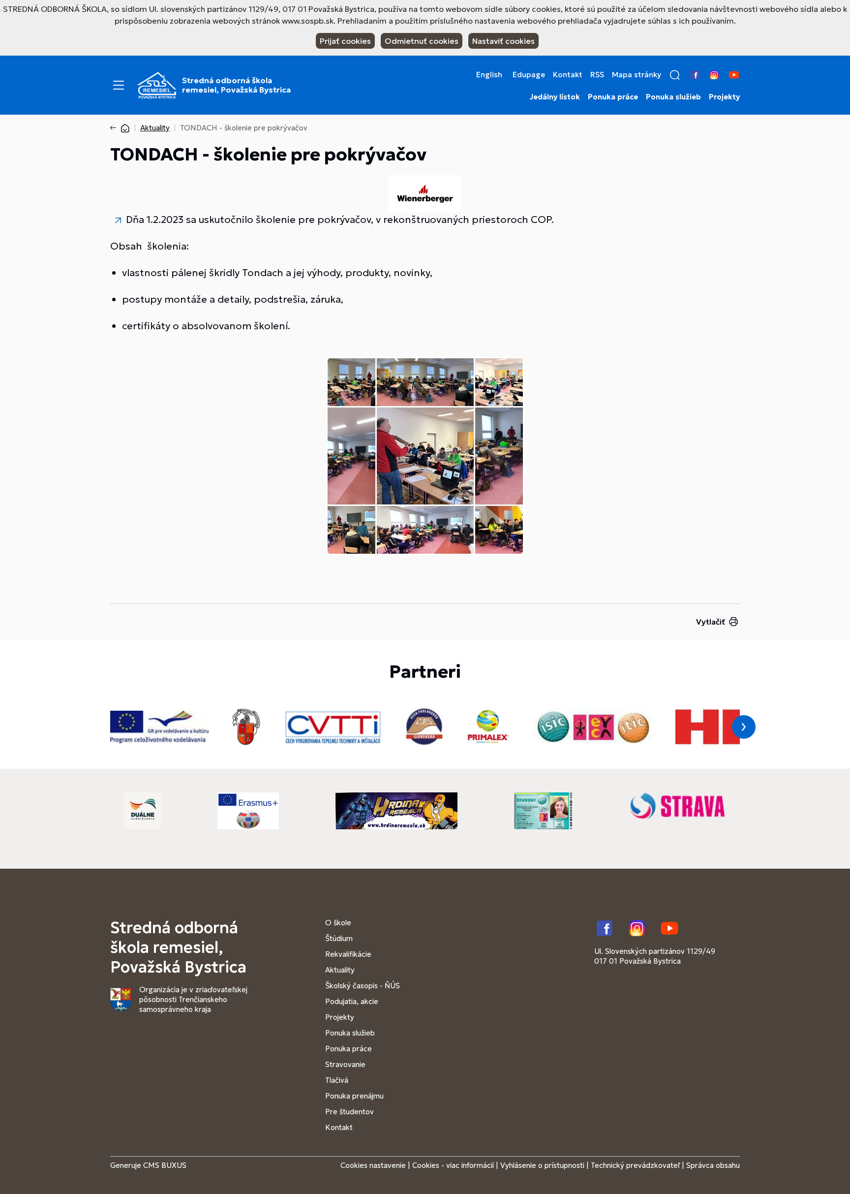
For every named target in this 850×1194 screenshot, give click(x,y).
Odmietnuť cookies (421, 41)
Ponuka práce (613, 97)
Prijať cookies (345, 41)
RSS (597, 74)
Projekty (724, 97)
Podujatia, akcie (351, 1001)
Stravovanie (345, 1064)
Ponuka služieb (673, 97)
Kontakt (567, 74)
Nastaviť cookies (503, 41)
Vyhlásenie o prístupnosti (542, 1165)
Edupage (529, 74)
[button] (675, 75)
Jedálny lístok (555, 97)
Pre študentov (349, 1111)
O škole (338, 922)
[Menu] (118, 85)
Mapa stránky (636, 74)
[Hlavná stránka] (125, 127)
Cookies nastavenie (373, 1165)
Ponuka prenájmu (354, 1095)
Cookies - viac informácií (453, 1165)
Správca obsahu (713, 1165)
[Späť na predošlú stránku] (115, 128)
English (489, 74)
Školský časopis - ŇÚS (362, 985)
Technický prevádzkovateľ (635, 1165)
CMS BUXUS (164, 1165)
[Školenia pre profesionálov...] (425, 200)
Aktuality (155, 127)
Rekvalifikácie (348, 954)
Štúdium (339, 938)
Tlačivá (336, 1080)
